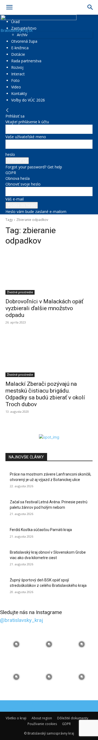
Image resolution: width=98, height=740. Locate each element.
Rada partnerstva (26, 60)
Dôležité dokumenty (72, 718)
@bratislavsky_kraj (21, 620)
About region (42, 718)
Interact (18, 73)
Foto (15, 80)
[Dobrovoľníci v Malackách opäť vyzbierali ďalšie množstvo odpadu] (49, 273)
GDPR (10, 172)
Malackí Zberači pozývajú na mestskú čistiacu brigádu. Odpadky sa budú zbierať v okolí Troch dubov (45, 394)
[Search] (90, 7)
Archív (22, 34)
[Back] (7, 110)
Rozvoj (17, 67)
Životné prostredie (20, 292)
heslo (10, 154)
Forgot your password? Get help (33, 166)
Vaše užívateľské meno (25, 136)
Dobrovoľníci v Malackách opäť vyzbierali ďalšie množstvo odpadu (44, 308)
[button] (9, 7)
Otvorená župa (24, 41)
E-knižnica (20, 47)
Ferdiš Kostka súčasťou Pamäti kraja (41, 530)
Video (16, 87)
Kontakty (19, 93)
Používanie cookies (42, 723)
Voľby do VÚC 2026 (28, 100)
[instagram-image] (16, 644)
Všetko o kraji (16, 718)
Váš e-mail (14, 199)
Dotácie (18, 54)
